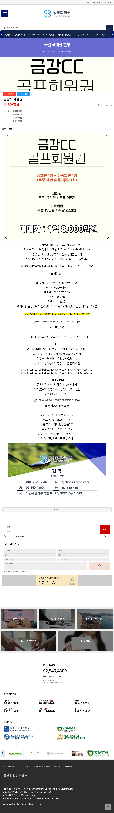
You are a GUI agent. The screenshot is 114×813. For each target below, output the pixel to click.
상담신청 (23, 94)
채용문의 (68, 766)
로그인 (101, 2)
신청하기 (99, 566)
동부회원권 (57, 13)
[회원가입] (105, 536)
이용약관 (37, 766)
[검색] (109, 27)
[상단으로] (107, 806)
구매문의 (9, 94)
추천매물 (7, 35)
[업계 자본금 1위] (83, 738)
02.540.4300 (55, 671)
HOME (45, 51)
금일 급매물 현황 (19, 35)
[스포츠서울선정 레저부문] (30, 738)
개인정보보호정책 (24, 766)
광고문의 (47, 766)
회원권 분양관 (100, 35)
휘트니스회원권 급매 (65, 35)
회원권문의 (58, 766)
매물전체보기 (54, 51)
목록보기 (57, 510)
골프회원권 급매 (34, 35)
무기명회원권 (79, 35)
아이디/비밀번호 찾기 (20, 536)
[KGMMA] (83, 730)
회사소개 (11, 766)
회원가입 (109, 2)
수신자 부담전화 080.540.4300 (52, 676)
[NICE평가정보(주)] (30, 730)
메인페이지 (92, 2)
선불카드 (90, 35)
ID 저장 (8, 536)
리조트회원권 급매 (49, 35)
